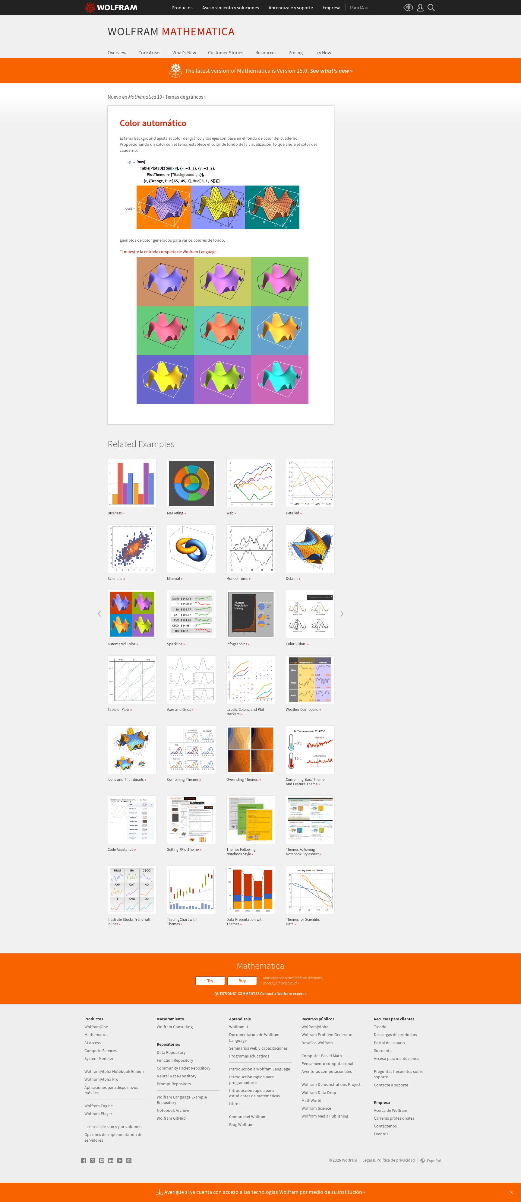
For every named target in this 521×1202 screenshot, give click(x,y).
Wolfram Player (98, 1113)
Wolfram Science (316, 1108)
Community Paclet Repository (183, 1068)
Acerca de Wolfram (390, 1110)
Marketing (176, 512)
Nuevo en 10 (135, 97)
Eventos (381, 1134)
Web (231, 512)
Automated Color (123, 643)
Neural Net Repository (177, 1076)
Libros (234, 1103)
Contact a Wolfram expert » (283, 993)
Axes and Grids (180, 709)
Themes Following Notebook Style (241, 851)
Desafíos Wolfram (317, 1042)
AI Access (92, 1042)
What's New (184, 52)
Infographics (238, 643)
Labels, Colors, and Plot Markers (245, 711)
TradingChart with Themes (182, 921)
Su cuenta (383, 1050)
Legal (367, 1160)
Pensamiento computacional (327, 1063)
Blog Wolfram (241, 1124)
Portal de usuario (389, 1042)
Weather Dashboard (303, 709)
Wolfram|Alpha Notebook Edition (114, 1071)
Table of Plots (120, 709)
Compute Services (100, 1050)
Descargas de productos (395, 1034)
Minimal (175, 578)
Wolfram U (238, 1026)
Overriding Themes (243, 779)
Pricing (296, 52)
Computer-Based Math (322, 1055)
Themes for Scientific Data (303, 921)
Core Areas (149, 52)
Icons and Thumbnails (127, 779)
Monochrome (238, 578)
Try (210, 981)
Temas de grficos (184, 97)
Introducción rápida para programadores (251, 1079)
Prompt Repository (174, 1083)
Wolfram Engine (98, 1105)
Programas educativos (249, 1056)
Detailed (294, 512)
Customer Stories (225, 52)
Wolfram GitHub (171, 1118)
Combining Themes (184, 779)
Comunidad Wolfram (248, 1116)
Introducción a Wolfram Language (259, 1069)
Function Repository (175, 1060)
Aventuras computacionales (327, 1071)
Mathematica (96, 1034)
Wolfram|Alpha (315, 1026)
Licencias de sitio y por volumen (113, 1126)
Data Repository (171, 1052)
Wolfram (171, 31)
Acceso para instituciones (396, 1058)
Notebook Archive (173, 1110)
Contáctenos (385, 1126)
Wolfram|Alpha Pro (101, 1079)
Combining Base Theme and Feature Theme (305, 781)
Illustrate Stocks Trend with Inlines (129, 921)
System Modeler (98, 1058)
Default (293, 578)
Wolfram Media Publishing (325, 1116)
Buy (242, 981)
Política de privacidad (396, 1160)
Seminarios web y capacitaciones (258, 1048)
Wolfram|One (96, 1026)
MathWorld (311, 1100)
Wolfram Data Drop (319, 1092)
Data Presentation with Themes (245, 921)
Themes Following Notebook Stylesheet (303, 851)
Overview (117, 52)
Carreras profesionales (394, 1118)
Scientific (116, 578)
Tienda (380, 1026)
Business (116, 512)
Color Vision (297, 643)
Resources (265, 52)
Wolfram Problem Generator (327, 1034)
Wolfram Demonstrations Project (331, 1084)
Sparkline (176, 643)
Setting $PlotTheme (184, 849)
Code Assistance (122, 849)
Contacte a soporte (391, 1085)
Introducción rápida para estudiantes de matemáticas (254, 1093)
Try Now (323, 52)
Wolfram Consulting (175, 1026)
